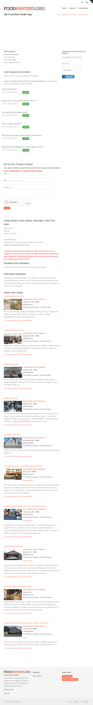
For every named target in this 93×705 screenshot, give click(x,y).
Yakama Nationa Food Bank (14, 296)
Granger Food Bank (11, 364)
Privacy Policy (9, 689)
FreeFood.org (67, 676)
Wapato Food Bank (11, 398)
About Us (72, 8)
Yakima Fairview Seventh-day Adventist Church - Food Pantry (26, 623)
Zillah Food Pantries (83, 14)
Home (64, 8)
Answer (26, 92)
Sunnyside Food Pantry (12, 435)
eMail (14, 180)
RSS (5, 693)
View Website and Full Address (34, 299)
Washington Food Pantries (69, 14)
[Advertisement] (46, 31)
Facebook (8, 693)
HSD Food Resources (70, 679)
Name (8, 173)
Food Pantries (25, 9)
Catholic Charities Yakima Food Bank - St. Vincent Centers (25, 506)
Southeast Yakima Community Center (17, 586)
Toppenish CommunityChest (14, 330)
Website (30, 480)
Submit (7, 208)
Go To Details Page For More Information (18, 320)
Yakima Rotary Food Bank (13, 546)
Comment (9, 187)
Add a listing (83, 8)
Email (25, 480)
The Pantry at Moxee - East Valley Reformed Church (23, 466)
